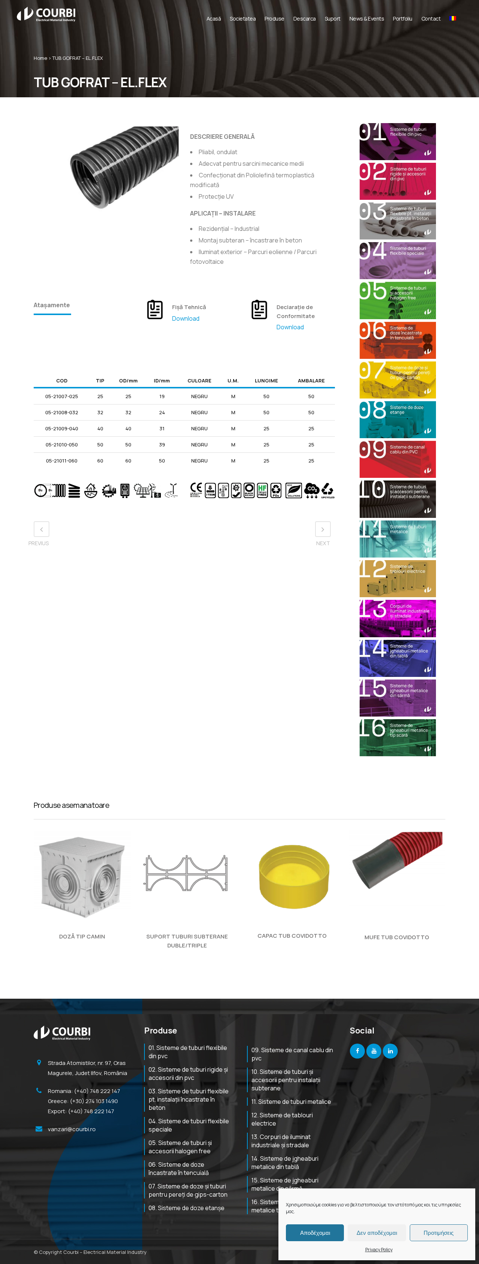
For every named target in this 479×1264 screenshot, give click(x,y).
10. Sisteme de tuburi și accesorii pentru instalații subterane (285, 1080)
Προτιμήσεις (439, 1233)
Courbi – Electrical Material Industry (105, 1252)
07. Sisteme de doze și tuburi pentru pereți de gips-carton (188, 1190)
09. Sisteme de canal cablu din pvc (292, 1054)
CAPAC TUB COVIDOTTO (292, 936)
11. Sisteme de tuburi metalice (291, 1101)
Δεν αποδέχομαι (377, 1233)
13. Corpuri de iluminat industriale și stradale (281, 1141)
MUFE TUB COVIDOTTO (396, 937)
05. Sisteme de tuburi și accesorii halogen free (180, 1147)
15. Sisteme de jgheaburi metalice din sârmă (284, 1184)
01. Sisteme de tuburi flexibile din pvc (188, 1052)
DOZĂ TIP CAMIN (82, 936)
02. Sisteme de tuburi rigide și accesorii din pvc (188, 1073)
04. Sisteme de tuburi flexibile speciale (189, 1125)
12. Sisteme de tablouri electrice (282, 1119)
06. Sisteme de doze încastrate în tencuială (179, 1168)
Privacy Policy (379, 1249)
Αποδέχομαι (315, 1233)
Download (185, 318)
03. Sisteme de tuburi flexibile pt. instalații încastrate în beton (189, 1099)
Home (40, 58)
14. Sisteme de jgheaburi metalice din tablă (284, 1162)
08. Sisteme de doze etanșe (187, 1208)
